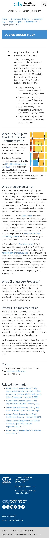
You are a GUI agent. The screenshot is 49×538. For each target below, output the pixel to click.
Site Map (5, 530)
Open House (27, 215)
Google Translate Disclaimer (12, 520)
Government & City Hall (20, 19)
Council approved (26, 244)
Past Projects (31, 22)
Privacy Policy (28, 530)
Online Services (14, 11)
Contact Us (37, 11)
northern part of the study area (15, 253)
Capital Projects (15, 22)
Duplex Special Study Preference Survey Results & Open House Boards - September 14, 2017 (23, 423)
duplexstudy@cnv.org (16, 371)
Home (4, 19)
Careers (26, 11)
